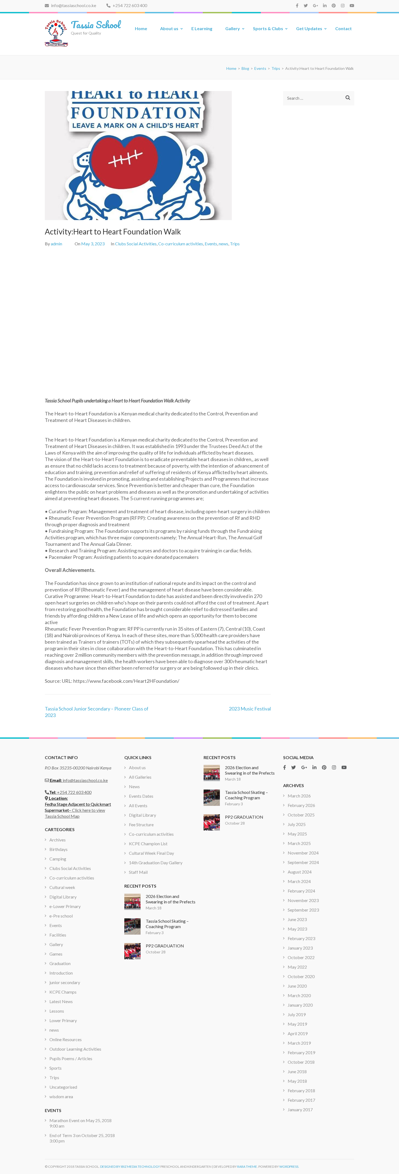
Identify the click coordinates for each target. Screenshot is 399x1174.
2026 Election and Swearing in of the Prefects (170, 899)
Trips (235, 243)
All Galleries (140, 776)
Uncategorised (63, 1087)
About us (169, 28)
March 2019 (299, 1042)
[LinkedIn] (325, 5)
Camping (57, 858)
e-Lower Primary (65, 906)
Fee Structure (141, 824)
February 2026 (301, 805)
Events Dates (141, 796)
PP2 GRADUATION (165, 945)
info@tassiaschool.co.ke (73, 5)
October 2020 (301, 976)
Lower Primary (63, 1020)
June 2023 (297, 919)
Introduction (61, 972)
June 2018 (297, 1071)
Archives (57, 839)
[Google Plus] (315, 5)
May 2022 (297, 966)
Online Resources (65, 1039)
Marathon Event (64, 1120)
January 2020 (300, 1004)
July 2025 (297, 824)
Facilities (57, 934)
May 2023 (297, 928)
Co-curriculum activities (180, 243)
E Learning (201, 28)
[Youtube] (352, 5)
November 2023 (303, 900)
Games (55, 953)
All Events (138, 805)
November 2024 (303, 852)
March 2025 (299, 843)
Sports (55, 1067)
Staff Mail (138, 872)
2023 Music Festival (250, 709)
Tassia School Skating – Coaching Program (167, 923)
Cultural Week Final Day (151, 853)
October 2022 (301, 957)
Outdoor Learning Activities (75, 1048)
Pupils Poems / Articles (70, 1058)
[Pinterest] (334, 5)
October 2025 (301, 814)
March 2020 (299, 995)
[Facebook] (297, 5)
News (134, 786)
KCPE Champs (63, 991)
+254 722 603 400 (129, 5)
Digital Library (63, 896)
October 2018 (301, 1062)
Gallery (232, 28)
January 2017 (300, 1109)
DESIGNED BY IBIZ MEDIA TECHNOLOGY (130, 1166)
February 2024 (301, 890)
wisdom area (61, 1096)
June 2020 (297, 985)
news (223, 243)
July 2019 (297, 1014)
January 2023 (300, 947)
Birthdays (58, 849)
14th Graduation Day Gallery (155, 862)
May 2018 (297, 1081)
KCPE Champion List (148, 843)
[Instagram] (342, 5)
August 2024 (300, 871)
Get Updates (309, 28)
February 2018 (301, 1090)
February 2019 (301, 1052)
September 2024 (303, 862)
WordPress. (289, 1166)
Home (141, 28)
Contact (343, 28)
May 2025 (297, 833)
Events (211, 243)
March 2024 (299, 881)
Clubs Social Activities (136, 243)
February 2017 (301, 1100)
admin (56, 243)
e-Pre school (61, 915)
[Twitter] (306, 5)
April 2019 (298, 1033)
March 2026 (299, 795)
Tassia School (96, 24)
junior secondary (64, 982)
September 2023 (303, 909)
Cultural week (62, 887)
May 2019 (297, 1023)
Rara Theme (247, 1166)
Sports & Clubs (268, 28)
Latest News (61, 1001)
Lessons (56, 1010)
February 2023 (301, 938)
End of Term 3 (62, 1135)
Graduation (60, 963)
